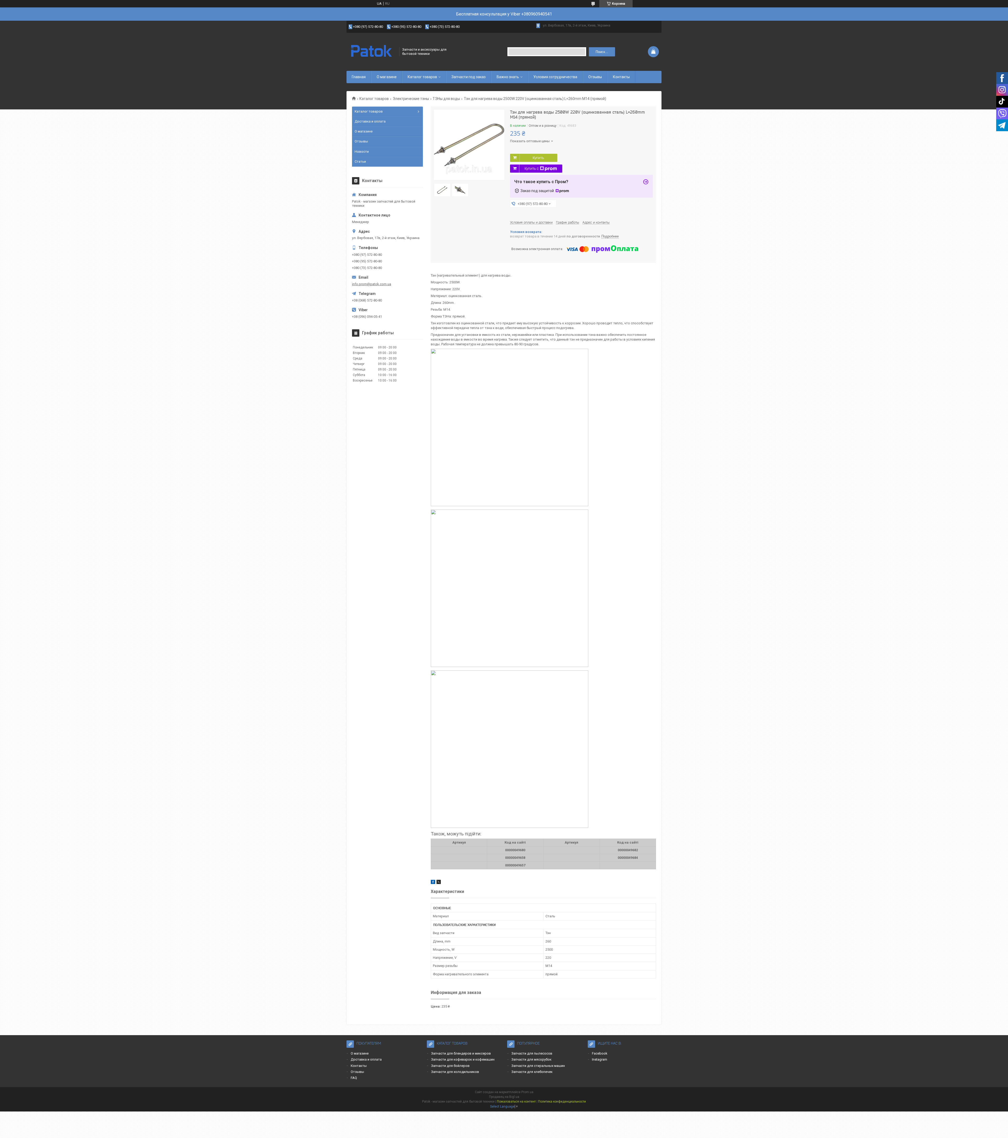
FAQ (354, 1078)
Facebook (599, 1053)
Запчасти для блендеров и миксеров (461, 1053)
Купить (538, 158)
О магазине (387, 77)
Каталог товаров (422, 77)
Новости (362, 152)
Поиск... (602, 52)
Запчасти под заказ (469, 77)
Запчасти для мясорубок (531, 1059)
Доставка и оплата (370, 121)
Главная (359, 77)
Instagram (599, 1059)
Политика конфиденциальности (562, 1101)
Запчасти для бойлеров (450, 1066)
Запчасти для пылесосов (531, 1053)
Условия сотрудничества (555, 77)
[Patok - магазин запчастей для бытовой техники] (371, 51)
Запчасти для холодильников (455, 1072)
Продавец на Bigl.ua (504, 1097)
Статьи (360, 161)
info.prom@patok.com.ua (371, 284)
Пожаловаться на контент (516, 1101)
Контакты (621, 77)
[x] (439, 883)
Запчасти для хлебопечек (532, 1072)
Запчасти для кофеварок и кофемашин (463, 1059)
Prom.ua (527, 1092)
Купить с (531, 168)
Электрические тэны (411, 99)
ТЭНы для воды (446, 99)
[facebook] (433, 883)
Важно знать (508, 77)
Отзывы (595, 77)
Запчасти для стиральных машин (538, 1066)
